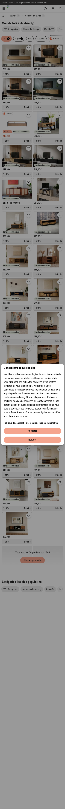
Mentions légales (38, 423)
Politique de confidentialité (16, 423)
